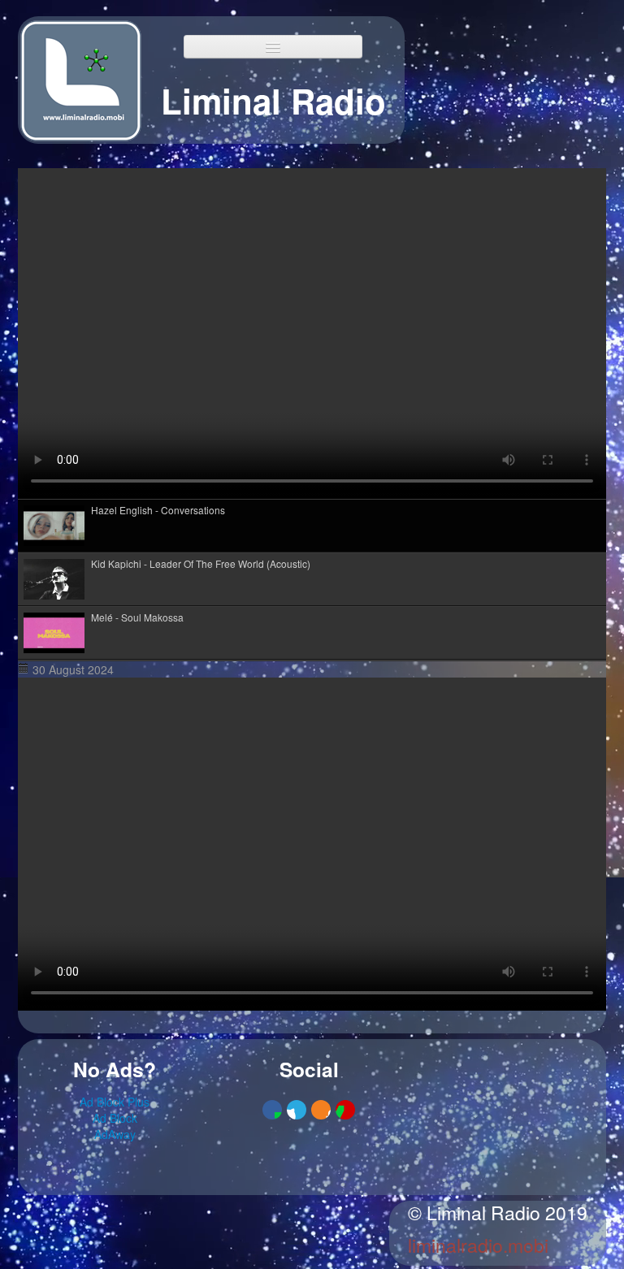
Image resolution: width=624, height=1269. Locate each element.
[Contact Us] (345, 1110)
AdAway (115, 1134)
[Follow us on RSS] (321, 1110)
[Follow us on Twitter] (296, 1110)
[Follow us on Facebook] (272, 1110)
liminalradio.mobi (478, 1245)
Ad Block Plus (115, 1102)
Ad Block (115, 1118)
